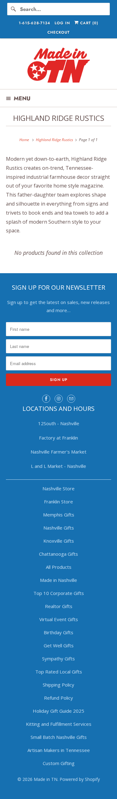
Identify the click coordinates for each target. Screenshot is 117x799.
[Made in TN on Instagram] (59, 399)
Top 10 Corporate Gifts (58, 593)
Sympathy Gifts (58, 658)
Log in (62, 23)
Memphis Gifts (58, 514)
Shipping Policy (58, 685)
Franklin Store (58, 501)
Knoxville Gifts (58, 541)
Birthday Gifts (58, 632)
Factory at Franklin (58, 438)
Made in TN (45, 779)
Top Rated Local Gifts (58, 671)
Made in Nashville (58, 580)
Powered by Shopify (80, 779)
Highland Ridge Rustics (58, 118)
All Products (58, 567)
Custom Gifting (59, 763)
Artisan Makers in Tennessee (58, 750)
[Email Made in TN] (71, 399)
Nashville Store (58, 488)
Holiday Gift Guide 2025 (58, 711)
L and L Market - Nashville (58, 466)
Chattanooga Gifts (58, 554)
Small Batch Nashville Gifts (59, 737)
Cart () (88, 23)
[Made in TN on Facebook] (46, 399)
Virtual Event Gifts (58, 619)
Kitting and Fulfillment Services (58, 724)
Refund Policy (58, 698)
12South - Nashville (58, 423)
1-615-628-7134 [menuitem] (34, 23)
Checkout (58, 32)
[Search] (13, 9)
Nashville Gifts (58, 528)
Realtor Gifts (58, 606)
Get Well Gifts (59, 645)
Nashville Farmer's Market (58, 452)
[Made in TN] (58, 66)
